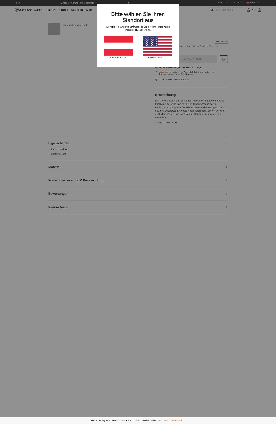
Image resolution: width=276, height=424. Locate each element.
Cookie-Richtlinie (175, 420)
